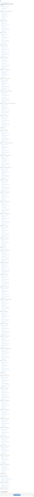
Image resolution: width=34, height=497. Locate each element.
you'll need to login (20, 494)
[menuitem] (0, 1)
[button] (0, 0)
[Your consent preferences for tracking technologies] (32, 495)
